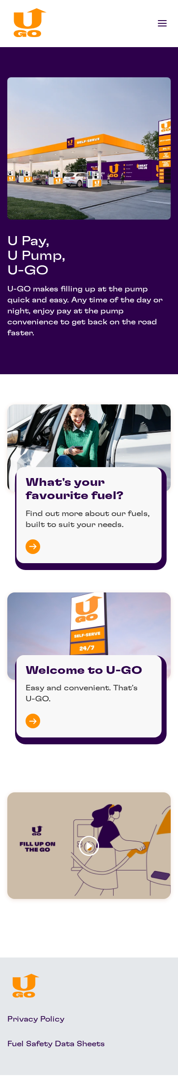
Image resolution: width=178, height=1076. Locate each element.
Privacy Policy (35, 1019)
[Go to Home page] (26, 985)
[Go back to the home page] (30, 22)
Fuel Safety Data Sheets (56, 1044)
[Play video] (89, 845)
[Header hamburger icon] (162, 23)
